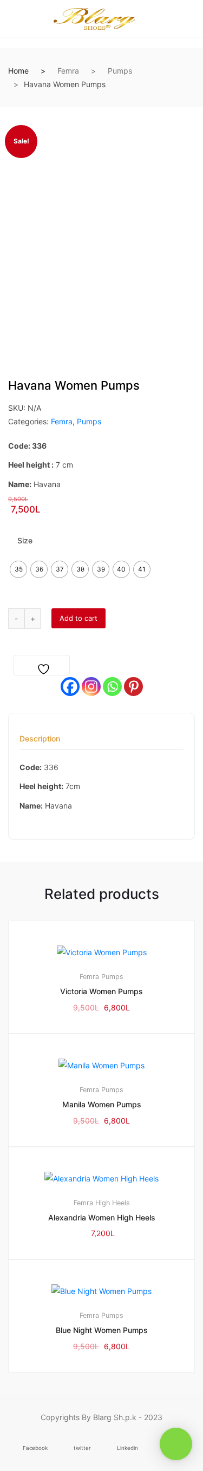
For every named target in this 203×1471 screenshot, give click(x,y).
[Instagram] (91, 686)
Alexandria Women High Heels (101, 1217)
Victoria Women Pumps (101, 991)
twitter (82, 1448)
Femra (68, 70)
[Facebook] (70, 686)
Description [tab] (39, 739)
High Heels (112, 1203)
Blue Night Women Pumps (102, 1330)
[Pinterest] (133, 686)
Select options (106, 1408)
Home (18, 70)
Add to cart (78, 618)
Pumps (120, 70)
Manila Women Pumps (101, 1104)
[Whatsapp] (112, 686)
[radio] (18, 569)
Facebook (35, 1448)
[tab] (39, 742)
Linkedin (127, 1448)
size (24, 540)
